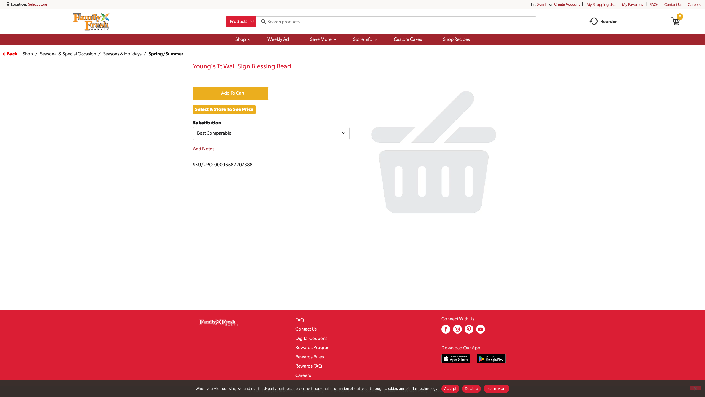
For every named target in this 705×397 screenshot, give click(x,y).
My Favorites (632, 5)
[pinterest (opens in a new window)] (469, 331)
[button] (231, 93)
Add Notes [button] (203, 149)
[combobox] (241, 21)
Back (11, 54)
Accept (450, 388)
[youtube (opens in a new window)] (480, 331)
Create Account (567, 4)
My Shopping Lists (601, 5)
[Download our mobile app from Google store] (491, 358)
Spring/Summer (165, 54)
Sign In (542, 4)
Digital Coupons (311, 338)
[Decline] (695, 388)
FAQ (299, 320)
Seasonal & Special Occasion (68, 54)
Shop (28, 54)
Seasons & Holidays (122, 54)
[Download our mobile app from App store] (455, 358)
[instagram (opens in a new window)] (457, 331)
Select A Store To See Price (224, 109)
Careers (694, 5)
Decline (471, 388)
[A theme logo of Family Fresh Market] (91, 22)
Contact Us (673, 5)
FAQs (654, 5)
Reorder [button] (608, 22)
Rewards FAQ (308, 366)
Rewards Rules (309, 357)
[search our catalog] (262, 21)
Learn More (496, 388)
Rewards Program (313, 347)
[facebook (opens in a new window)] (445, 331)
